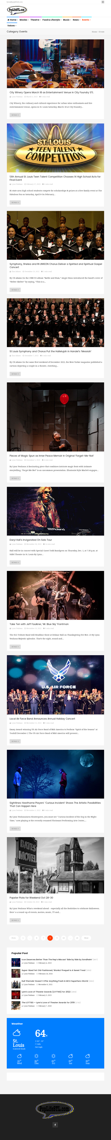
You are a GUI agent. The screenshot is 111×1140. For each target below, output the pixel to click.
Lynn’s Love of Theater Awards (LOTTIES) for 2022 (46, 991)
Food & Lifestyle (51, 19)
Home (13, 19)
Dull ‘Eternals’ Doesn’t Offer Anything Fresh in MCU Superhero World (55, 981)
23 (77, 938)
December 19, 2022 (32, 272)
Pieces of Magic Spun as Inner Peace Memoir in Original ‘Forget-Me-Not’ (52, 455)
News (76, 19)
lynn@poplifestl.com (15, 2)
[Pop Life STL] (17, 10)
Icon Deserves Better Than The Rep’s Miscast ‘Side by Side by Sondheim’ (57, 959)
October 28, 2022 (32, 902)
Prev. (14, 938)
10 (64, 938)
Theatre (35, 19)
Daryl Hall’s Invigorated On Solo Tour (31, 540)
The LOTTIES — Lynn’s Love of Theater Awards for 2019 (48, 1002)
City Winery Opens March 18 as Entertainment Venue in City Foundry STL (51, 92)
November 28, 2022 (33, 544)
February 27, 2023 (33, 184)
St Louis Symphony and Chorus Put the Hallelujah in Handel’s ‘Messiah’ (51, 351)
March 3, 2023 (31, 97)
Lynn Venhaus (29, 963)
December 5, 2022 (33, 460)
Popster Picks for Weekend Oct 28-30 (31, 897)
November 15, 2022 (33, 723)
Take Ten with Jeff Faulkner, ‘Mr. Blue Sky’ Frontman (39, 624)
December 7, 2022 (31, 356)
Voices (11, 25)
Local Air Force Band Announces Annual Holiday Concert (42, 718)
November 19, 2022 (33, 628)
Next (86, 938)
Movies (24, 19)
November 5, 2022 (33, 810)
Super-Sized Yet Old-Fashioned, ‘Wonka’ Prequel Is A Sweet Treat (54, 970)
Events (86, 19)
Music (66, 19)
